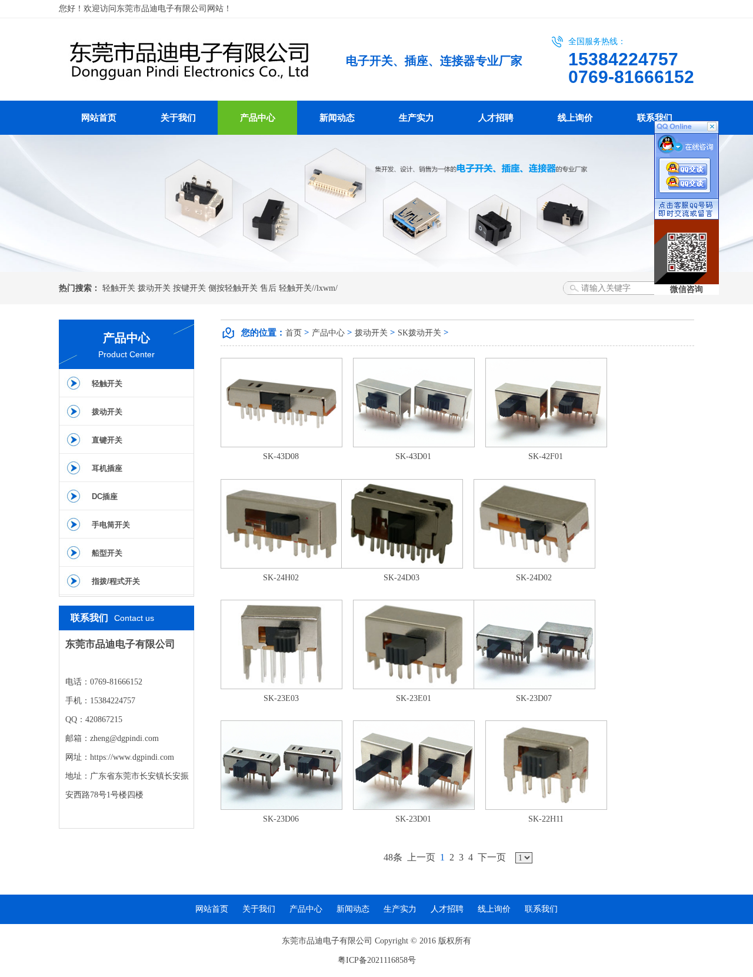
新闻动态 (337, 117)
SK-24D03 (401, 577)
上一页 (421, 857)
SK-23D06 (281, 819)
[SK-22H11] (546, 807)
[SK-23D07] (534, 686)
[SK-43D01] (414, 444)
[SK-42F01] (546, 444)
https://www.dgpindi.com (132, 757)
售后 (268, 288)
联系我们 (654, 117)
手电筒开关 (111, 524)
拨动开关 (154, 288)
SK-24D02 (534, 577)
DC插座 (105, 496)
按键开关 (189, 288)
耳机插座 (107, 468)
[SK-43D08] (281, 444)
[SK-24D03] (402, 565)
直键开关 (107, 440)
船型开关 (107, 553)
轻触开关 (118, 288)
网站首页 (98, 117)
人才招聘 (496, 117)
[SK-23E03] (281, 686)
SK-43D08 (281, 456)
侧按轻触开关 (233, 288)
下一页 (492, 857)
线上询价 (575, 117)
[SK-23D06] (281, 807)
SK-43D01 (413, 456)
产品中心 (257, 117)
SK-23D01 (413, 819)
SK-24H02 (281, 577)
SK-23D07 (534, 698)
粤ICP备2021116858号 (377, 960)
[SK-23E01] (414, 686)
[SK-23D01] (414, 807)
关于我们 (178, 117)
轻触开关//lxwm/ (308, 288)
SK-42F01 (545, 456)
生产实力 (416, 117)
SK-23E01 (413, 698)
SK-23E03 (281, 698)
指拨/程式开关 (116, 581)
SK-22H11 (546, 819)
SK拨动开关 (419, 332)
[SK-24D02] (534, 565)
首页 (293, 332)
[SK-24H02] (281, 565)
